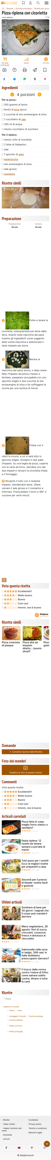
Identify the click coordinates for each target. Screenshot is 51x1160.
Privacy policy (35, 1124)
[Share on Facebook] (4, 79)
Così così (22, 603)
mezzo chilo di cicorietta (17, 139)
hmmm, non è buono (29, 607)
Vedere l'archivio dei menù (11, 1129)
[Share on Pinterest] (45, 79)
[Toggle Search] (38, 3)
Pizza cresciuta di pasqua (11, 644)
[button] (5, 37)
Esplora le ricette (11, 1006)
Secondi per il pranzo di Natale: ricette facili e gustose (35, 882)
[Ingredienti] (4, 580)
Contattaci (33, 1120)
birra (16, 109)
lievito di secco (15, 109)
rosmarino (9, 173)
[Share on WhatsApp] (24, 79)
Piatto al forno (15, 1026)
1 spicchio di (14, 154)
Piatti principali (16, 1031)
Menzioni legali (35, 1132)
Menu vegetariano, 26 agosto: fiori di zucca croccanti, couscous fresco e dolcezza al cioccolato (35, 932)
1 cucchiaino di (15, 119)
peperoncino (11, 159)
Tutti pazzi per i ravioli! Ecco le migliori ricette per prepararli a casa (35, 863)
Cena (19, 1010)
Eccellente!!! (24, 591)
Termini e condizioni (38, 1128)
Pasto (11, 1010)
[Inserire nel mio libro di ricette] (44, 70)
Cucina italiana (16, 1020)
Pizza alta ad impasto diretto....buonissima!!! (32, 647)
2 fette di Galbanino (15, 144)
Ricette (6, 1120)
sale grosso (10, 169)
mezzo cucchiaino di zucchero (21, 129)
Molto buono (24, 595)
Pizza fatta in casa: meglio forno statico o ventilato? (35, 824)
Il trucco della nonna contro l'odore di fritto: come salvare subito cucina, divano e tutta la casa (35, 975)
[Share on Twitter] (35, 79)
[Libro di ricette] (23, 3)
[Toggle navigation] (46, 3)
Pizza (8, 998)
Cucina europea (36, 1016)
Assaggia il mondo (17, 1016)
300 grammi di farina (15, 104)
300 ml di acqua (13, 124)
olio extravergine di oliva (18, 164)
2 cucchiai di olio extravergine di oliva (25, 114)
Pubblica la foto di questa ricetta (25, 772)
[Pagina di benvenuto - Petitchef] (3, 8)
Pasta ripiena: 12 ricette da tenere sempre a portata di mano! (33, 845)
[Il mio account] (30, 3)
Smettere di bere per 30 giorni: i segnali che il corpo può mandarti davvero (35, 912)
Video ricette (9, 1124)
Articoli (6, 1139)
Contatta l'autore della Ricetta (27, 752)
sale (23, 119)
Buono (21, 599)
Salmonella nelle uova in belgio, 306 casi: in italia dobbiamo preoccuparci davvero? (35, 954)
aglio (21, 154)
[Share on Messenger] (14, 79)
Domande (7, 1135)
